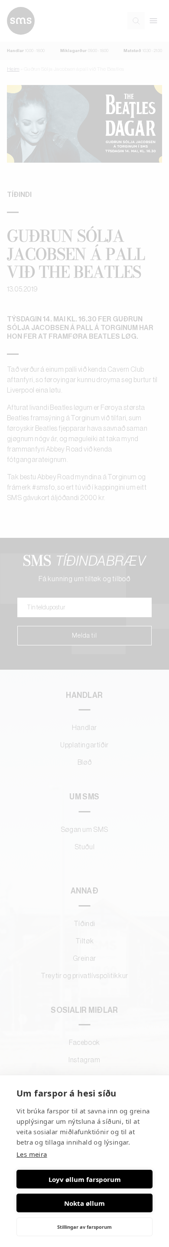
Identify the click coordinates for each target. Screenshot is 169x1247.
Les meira (31, 1154)
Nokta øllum (84, 1203)
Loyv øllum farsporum (85, 1179)
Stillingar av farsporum (84, 1227)
